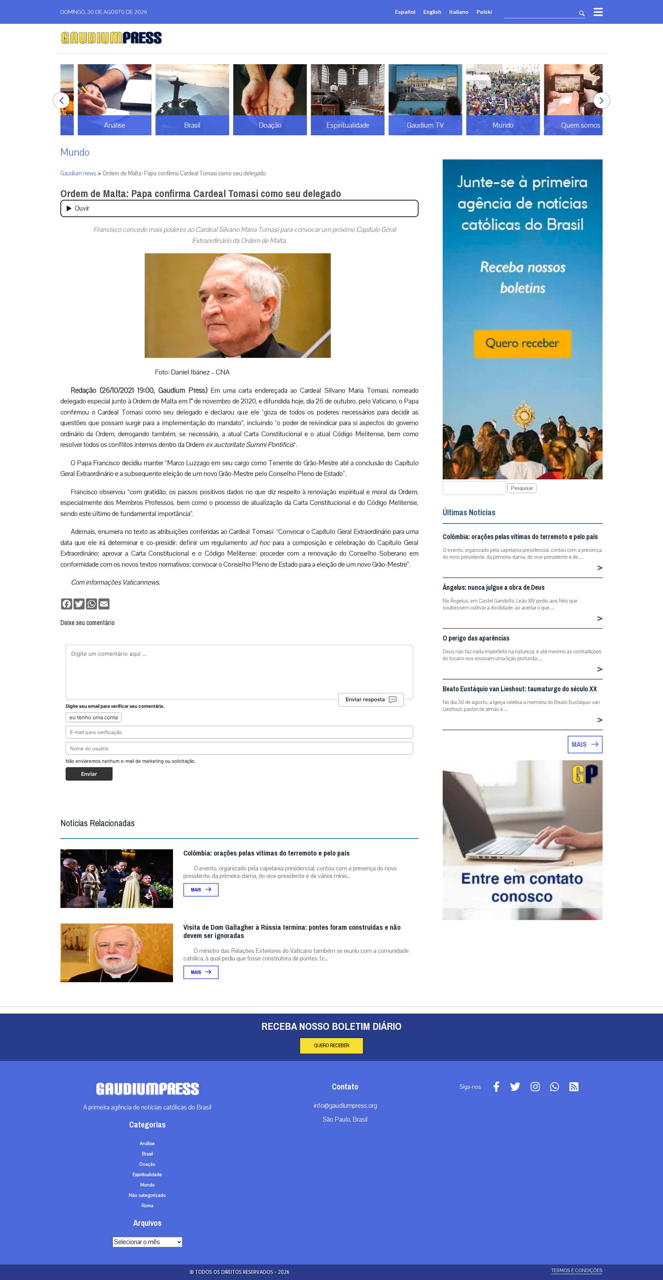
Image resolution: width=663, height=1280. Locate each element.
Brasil (147, 1154)
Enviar (89, 774)
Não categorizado (147, 1195)
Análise (147, 1144)
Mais (196, 890)
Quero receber (331, 1046)
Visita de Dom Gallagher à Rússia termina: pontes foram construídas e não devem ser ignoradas (292, 931)
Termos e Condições (577, 1270)
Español (405, 11)
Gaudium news (78, 173)
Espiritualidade (147, 1175)
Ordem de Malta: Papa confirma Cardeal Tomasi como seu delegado (200, 193)
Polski (484, 11)
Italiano (459, 11)
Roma (147, 1206)
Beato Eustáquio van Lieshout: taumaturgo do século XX (520, 689)
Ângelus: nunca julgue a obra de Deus (494, 587)
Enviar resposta (365, 699)
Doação (147, 1164)
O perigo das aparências (476, 638)
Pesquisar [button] (522, 488)
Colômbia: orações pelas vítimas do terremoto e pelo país (266, 853)
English (432, 11)
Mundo (74, 152)
